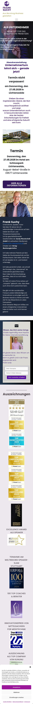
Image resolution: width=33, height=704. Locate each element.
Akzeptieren (16, 687)
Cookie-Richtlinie (7, 701)
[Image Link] (6, 6)
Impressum (27, 701)
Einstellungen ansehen (16, 697)
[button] (30, 667)
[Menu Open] (16, 19)
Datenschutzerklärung (18, 701)
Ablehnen (16, 692)
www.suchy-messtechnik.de (13, 243)
